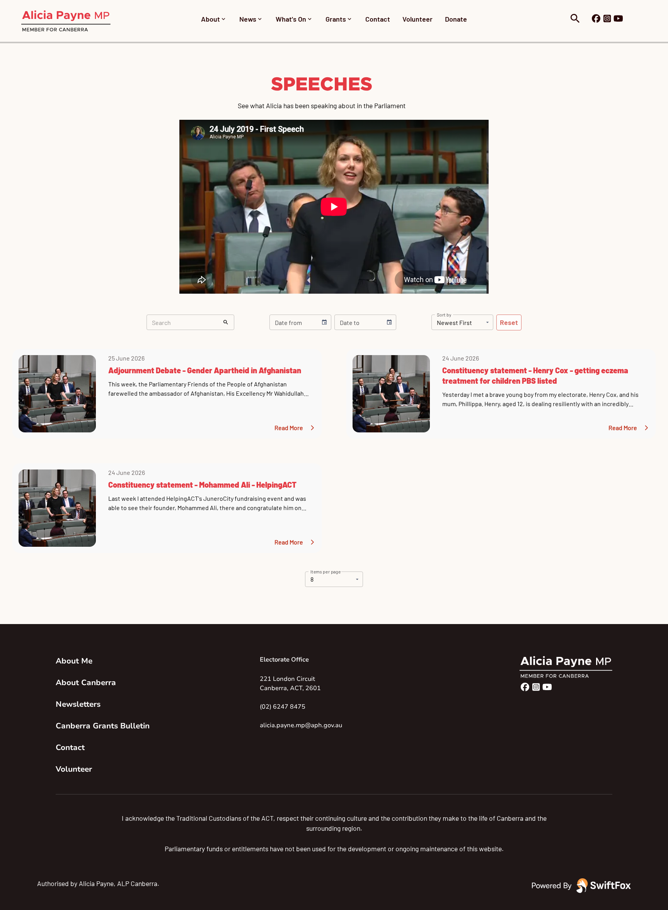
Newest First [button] (454, 322)
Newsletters (78, 704)
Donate (456, 19)
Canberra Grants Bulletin (102, 726)
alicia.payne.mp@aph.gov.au (301, 725)
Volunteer (417, 19)
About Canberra (86, 682)
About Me (74, 661)
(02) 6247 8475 (282, 706)
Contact (377, 19)
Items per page (325, 571)
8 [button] (312, 579)
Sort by (444, 314)
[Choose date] (324, 322)
